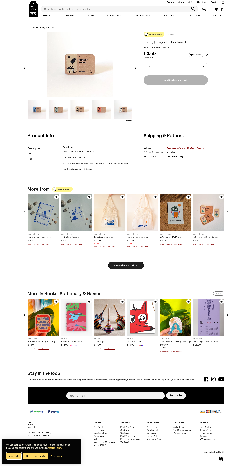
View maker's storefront (126, 265)
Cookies (203, 436)
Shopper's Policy (154, 439)
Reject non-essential (35, 456)
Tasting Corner (193, 15)
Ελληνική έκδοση (207, 439)
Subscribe (176, 395)
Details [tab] (32, 153)
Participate (99, 436)
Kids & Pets (169, 15)
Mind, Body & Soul (115, 15)
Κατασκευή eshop (210, 452)
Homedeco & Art (143, 15)
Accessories (68, 15)
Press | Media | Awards (130, 439)
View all (218, 293)
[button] (24, 211)
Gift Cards (217, 15)
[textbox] (176, 65)
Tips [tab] (30, 159)
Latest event (99, 430)
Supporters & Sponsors (104, 442)
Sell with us (178, 427)
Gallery (97, 439)
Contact (215, 2)
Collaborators (100, 445)
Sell (190, 2)
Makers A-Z (152, 436)
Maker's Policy (179, 433)
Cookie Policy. (55, 447)
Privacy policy (206, 433)
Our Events (99, 427)
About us (201, 2)
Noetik (221, 452)
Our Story (124, 430)
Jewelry (46, 15)
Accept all (13, 456)
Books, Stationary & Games (41, 27)
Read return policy (175, 156)
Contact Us (125, 442)
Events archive (100, 433)
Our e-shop (152, 427)
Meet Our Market (128, 427)
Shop (181, 2)
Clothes (90, 15)
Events (170, 2)
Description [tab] (34, 148)
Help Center (205, 427)
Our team (124, 433)
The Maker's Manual (182, 430)
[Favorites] (56, 197)
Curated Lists (153, 430)
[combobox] (176, 66)
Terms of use (205, 430)
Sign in (206, 9)
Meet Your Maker (128, 436)
